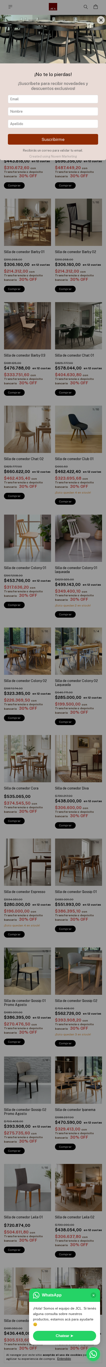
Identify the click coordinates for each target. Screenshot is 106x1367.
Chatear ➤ (64, 1336)
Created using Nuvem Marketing (53, 156)
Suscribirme (53, 139)
